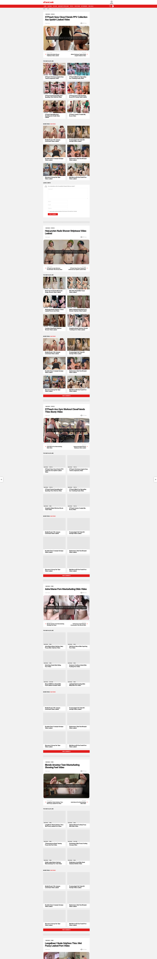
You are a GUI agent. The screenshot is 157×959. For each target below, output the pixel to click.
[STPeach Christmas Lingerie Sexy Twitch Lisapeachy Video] (54, 69)
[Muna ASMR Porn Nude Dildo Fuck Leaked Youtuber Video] (54, 676)
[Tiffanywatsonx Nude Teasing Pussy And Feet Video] (54, 835)
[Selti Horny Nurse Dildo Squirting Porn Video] (78, 638)
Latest (111, 3)
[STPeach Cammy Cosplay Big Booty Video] (78, 106)
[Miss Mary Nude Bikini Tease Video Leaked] (78, 283)
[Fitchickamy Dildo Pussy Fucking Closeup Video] (78, 835)
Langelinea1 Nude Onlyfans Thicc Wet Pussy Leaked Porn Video (54, 825)
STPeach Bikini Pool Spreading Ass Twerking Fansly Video (77, 77)
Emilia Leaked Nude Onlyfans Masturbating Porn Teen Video (53, 863)
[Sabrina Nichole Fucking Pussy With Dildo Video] (78, 817)
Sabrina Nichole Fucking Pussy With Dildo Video (77, 825)
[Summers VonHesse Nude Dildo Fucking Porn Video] (78, 657)
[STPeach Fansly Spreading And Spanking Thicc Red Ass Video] (54, 88)
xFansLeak (48, 2)
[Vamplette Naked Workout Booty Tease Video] (54, 500)
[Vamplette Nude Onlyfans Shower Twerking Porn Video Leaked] (78, 320)
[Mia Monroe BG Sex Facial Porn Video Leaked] (78, 169)
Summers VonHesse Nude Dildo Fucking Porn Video (78, 665)
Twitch (71, 6)
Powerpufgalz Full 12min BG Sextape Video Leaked (77, 140)
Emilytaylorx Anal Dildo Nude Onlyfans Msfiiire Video (77, 863)
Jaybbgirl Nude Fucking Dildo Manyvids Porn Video (77, 684)
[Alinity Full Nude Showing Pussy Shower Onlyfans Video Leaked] (78, 302)
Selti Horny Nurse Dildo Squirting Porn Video (78, 647)
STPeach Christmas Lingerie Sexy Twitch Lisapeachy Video (54, 77)
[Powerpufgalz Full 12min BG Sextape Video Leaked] (78, 132)
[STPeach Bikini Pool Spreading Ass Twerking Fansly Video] (78, 69)
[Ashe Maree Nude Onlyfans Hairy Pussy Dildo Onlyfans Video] (54, 638)
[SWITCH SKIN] (113, 6)
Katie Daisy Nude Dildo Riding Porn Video (53, 665)
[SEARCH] (110, 6)
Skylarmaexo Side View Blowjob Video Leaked (78, 159)
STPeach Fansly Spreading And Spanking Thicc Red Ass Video (53, 96)
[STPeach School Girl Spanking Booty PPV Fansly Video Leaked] (78, 88)
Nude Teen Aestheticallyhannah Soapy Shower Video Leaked (53, 291)
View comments (66, 395)
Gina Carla (90, 6)
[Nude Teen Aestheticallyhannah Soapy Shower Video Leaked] (54, 283)
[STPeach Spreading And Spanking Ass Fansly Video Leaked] (54, 106)
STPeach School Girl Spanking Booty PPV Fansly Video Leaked (78, 96)
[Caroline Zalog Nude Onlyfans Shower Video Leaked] (54, 320)
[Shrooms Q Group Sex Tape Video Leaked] (54, 169)
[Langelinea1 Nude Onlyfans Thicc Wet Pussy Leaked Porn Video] (54, 817)
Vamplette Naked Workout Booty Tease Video (54, 508)
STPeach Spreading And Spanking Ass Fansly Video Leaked (52, 116)
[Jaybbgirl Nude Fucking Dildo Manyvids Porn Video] (78, 676)
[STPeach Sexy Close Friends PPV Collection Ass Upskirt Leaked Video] (54, 461)
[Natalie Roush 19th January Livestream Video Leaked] (54, 132)
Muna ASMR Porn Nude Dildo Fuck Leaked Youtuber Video (53, 684)
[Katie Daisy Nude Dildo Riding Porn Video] (54, 657)
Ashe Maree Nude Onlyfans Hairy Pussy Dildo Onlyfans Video (54, 647)
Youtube (55, 6)
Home (45, 6)
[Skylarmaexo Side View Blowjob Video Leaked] (78, 151)
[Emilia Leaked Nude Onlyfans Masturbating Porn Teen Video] (54, 854)
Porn (50, 288)
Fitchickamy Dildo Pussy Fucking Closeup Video (78, 844)
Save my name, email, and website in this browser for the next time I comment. (63, 211)
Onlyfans (49, 6)
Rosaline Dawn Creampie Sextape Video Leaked (54, 159)
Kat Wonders (84, 6)
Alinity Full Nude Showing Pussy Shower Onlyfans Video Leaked (78, 310)
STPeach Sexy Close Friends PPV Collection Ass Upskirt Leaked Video (54, 470)
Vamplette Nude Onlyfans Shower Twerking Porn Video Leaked (78, 329)
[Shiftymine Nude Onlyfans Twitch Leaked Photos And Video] (54, 302)
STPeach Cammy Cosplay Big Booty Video (77, 115)
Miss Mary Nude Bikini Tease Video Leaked (77, 291)
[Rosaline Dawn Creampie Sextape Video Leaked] (54, 151)
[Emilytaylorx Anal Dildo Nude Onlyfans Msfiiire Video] (78, 854)
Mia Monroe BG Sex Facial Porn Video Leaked (77, 178)
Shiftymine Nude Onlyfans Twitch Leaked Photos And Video (54, 310)
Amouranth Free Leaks (63, 6)
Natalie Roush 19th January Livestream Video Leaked (52, 140)
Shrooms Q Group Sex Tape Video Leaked (52, 178)
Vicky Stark (77, 6)
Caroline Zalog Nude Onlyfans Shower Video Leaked (53, 329)
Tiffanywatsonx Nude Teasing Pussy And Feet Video (53, 844)
